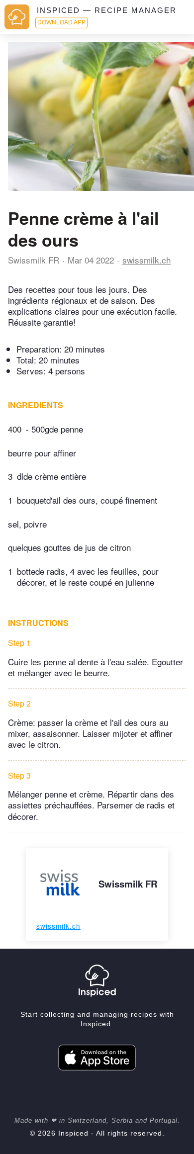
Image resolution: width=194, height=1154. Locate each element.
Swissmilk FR (33, 260)
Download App (61, 22)
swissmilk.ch (146, 260)
